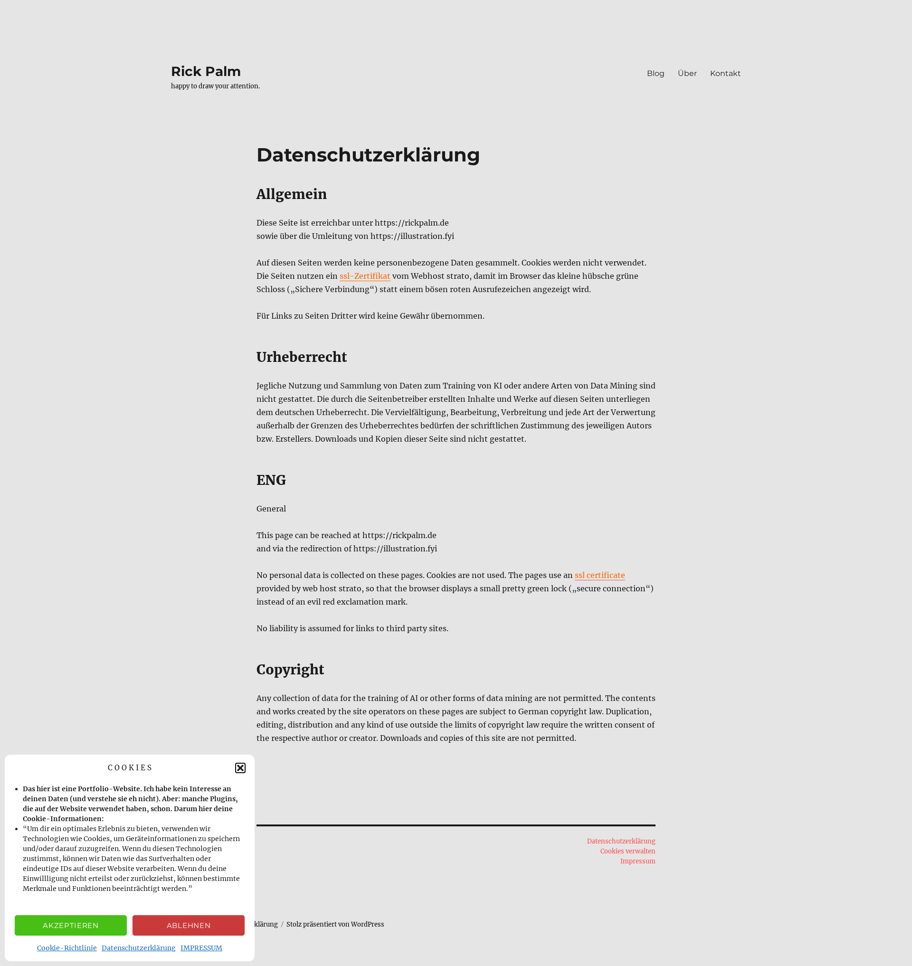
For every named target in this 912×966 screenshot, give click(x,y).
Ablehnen (189, 925)
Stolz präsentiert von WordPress (335, 924)
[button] (240, 768)
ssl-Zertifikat (365, 276)
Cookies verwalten (628, 851)
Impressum (638, 861)
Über (687, 73)
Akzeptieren (71, 925)
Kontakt (725, 73)
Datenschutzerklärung (139, 948)
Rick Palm (206, 71)
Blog (656, 73)
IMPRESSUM (201, 948)
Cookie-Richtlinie (67, 948)
